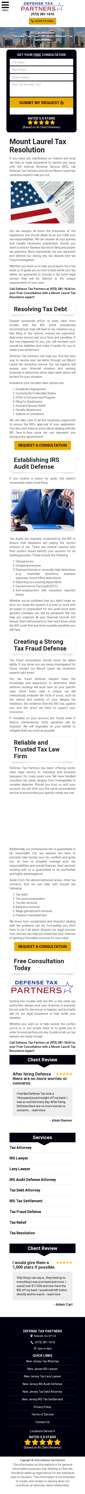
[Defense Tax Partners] (42, 1323)
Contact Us (42, 1422)
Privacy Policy (42, 1407)
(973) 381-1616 (42, 14)
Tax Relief (17, 1222)
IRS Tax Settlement (25, 1201)
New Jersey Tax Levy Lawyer (42, 1376)
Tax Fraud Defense (25, 1211)
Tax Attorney (20, 1147)
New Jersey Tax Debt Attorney (42, 1391)
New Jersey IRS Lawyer (42, 1369)
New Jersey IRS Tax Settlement (42, 1399)
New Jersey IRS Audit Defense (42, 1384)
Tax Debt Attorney (24, 1190)
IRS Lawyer (18, 1158)
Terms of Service (42, 1414)
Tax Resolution (22, 1233)
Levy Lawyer (19, 1169)
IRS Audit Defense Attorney (32, 1179)
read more (38, 1110)
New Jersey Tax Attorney (42, 1361)
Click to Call (44, 21)
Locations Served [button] (41, 1431)
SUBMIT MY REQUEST (39, 102)
